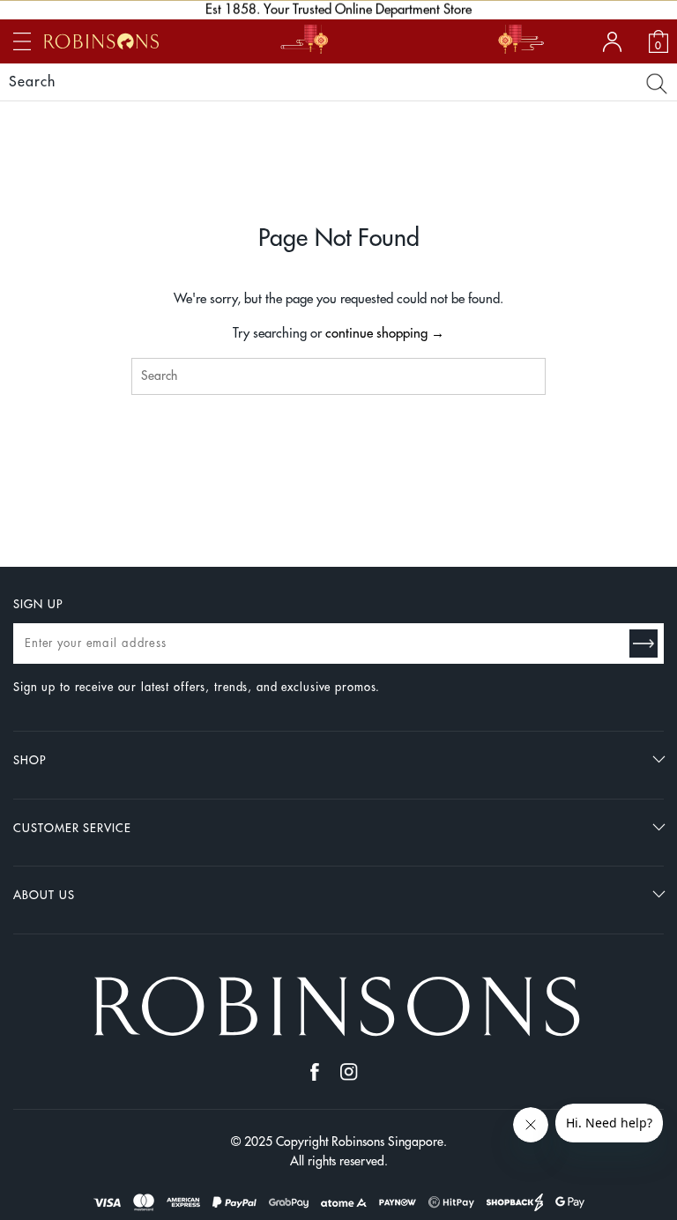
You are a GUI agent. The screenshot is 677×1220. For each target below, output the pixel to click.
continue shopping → (384, 333)
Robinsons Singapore (387, 1141)
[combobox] (338, 376)
